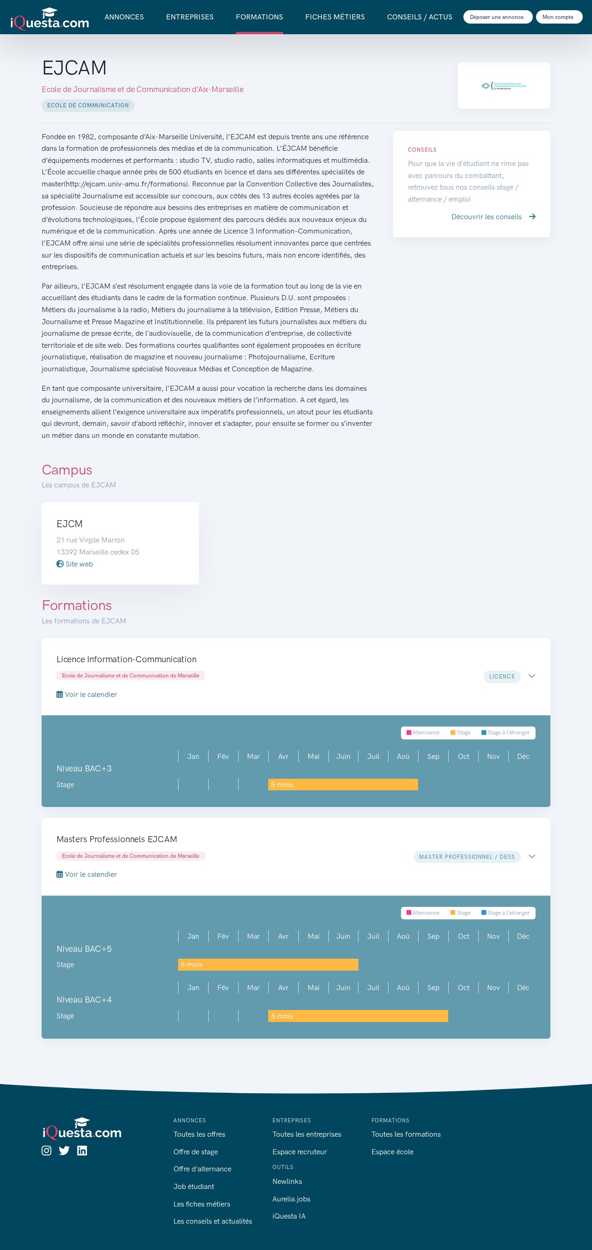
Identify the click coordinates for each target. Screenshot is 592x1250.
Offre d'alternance (202, 1168)
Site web (78, 564)
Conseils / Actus (419, 16)
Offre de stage (195, 1151)
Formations (259, 16)
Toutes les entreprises (306, 1134)
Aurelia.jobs (291, 1199)
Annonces (124, 16)
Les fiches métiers (201, 1204)
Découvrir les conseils (487, 216)
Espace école (392, 1151)
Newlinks (287, 1181)
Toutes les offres (199, 1134)
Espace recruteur (299, 1151)
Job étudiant (193, 1186)
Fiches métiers (335, 16)
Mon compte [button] (559, 17)
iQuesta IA (289, 1216)
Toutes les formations (406, 1134)
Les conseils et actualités (212, 1221)
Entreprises (190, 16)
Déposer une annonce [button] (497, 17)
